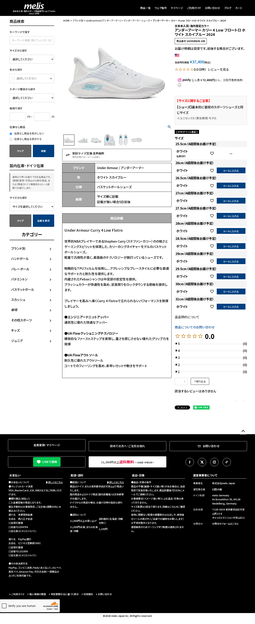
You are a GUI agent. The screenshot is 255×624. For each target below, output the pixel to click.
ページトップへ (243, 431)
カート (238, 8)
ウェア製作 (161, 8)
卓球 (14, 309)
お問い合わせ (212, 8)
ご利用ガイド (194, 8)
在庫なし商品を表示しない (29, 133)
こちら (173, 506)
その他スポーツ (21, 320)
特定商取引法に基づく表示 (65, 594)
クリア (20, 151)
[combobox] (181, 381)
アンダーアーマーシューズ (137, 20)
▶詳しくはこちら (54, 482)
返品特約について (187, 316)
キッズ (15, 330)
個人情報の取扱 (37, 594)
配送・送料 (77, 475)
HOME (66, 20)
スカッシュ (18, 299)
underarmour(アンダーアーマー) (103, 20)
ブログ (227, 8)
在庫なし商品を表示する (28, 139)
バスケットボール (22, 289)
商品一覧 (145, 8)
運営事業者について (205, 475)
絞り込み (201, 381)
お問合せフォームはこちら (225, 523)
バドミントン (19, 279)
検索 (43, 151)
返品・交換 (138, 475)
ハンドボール (20, 258)
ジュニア (17, 340)
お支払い (15, 475)
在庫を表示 (43, 220)
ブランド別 (18, 248)
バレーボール (20, 268)
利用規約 (88, 594)
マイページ (177, 8)
